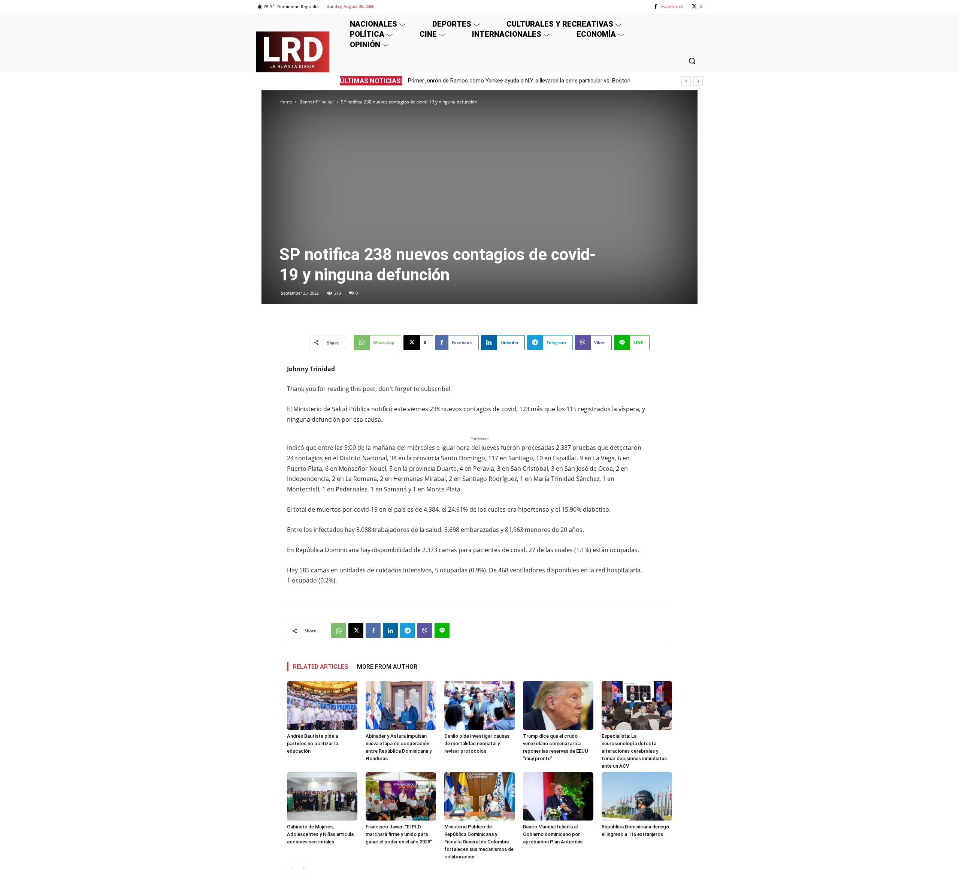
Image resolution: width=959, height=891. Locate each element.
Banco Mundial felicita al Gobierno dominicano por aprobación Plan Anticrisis (553, 834)
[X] (694, 6)
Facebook (672, 6)
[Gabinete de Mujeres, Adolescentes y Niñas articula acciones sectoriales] (322, 796)
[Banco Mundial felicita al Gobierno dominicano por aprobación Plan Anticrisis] (558, 796)
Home (285, 102)
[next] (698, 81)
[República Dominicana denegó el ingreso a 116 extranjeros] (637, 796)
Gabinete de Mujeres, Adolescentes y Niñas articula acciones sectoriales (320, 834)
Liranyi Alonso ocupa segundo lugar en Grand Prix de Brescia (482, 80)
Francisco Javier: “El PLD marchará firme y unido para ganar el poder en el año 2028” (399, 834)
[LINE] (442, 630)
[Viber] (424, 630)
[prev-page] (291, 868)
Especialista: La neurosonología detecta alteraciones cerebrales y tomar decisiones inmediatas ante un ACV (634, 751)
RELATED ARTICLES (320, 666)
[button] (692, 61)
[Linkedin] (390, 630)
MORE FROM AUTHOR (387, 666)
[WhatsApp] (338, 630)
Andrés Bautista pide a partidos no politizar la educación (312, 743)
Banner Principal (316, 102)
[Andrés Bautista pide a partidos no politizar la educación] (322, 705)
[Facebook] (655, 6)
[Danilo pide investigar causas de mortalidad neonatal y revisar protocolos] (479, 705)
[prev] (686, 81)
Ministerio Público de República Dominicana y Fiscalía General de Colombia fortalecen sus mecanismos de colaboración (479, 842)
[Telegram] (407, 630)
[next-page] (303, 868)
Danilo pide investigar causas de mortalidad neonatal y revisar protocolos (476, 743)
